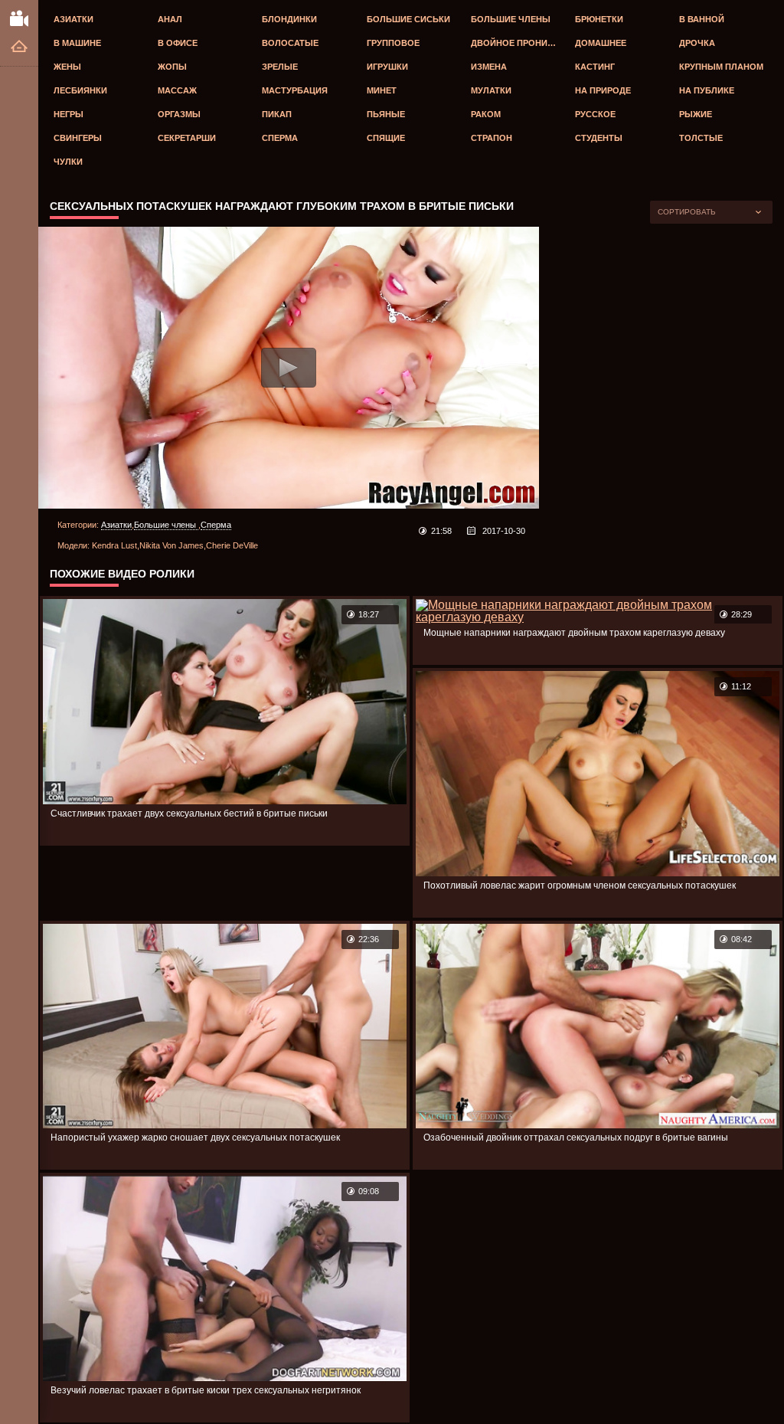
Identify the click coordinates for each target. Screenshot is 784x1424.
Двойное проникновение (519, 42)
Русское (595, 114)
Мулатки (491, 90)
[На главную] (19, 47)
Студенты (598, 137)
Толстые (701, 137)
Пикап (277, 114)
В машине (77, 42)
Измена (489, 66)
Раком (486, 114)
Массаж (177, 90)
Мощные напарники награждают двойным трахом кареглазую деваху (574, 632)
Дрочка (697, 42)
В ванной (701, 19)
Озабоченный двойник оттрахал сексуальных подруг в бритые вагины (575, 1137)
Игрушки (387, 66)
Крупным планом (721, 66)
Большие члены (510, 19)
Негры (68, 114)
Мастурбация (295, 90)
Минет (382, 90)
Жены (67, 66)
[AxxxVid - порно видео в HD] (19, 18)
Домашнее (600, 42)
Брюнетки (599, 19)
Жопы (172, 66)
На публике (706, 90)
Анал (170, 19)
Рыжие (695, 114)
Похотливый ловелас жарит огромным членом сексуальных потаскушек (579, 885)
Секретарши (187, 137)
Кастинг (595, 66)
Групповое (393, 42)
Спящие (386, 137)
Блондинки (289, 19)
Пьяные (386, 114)
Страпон (491, 137)
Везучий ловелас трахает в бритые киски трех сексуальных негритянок (206, 1390)
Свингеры (78, 137)
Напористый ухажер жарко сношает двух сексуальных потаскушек (195, 1137)
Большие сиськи (408, 19)
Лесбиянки (80, 90)
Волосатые (290, 42)
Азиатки (73, 19)
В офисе (178, 42)
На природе (603, 90)
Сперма (280, 137)
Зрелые (280, 66)
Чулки (68, 161)
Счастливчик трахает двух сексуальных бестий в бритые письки (189, 813)
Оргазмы (179, 114)
